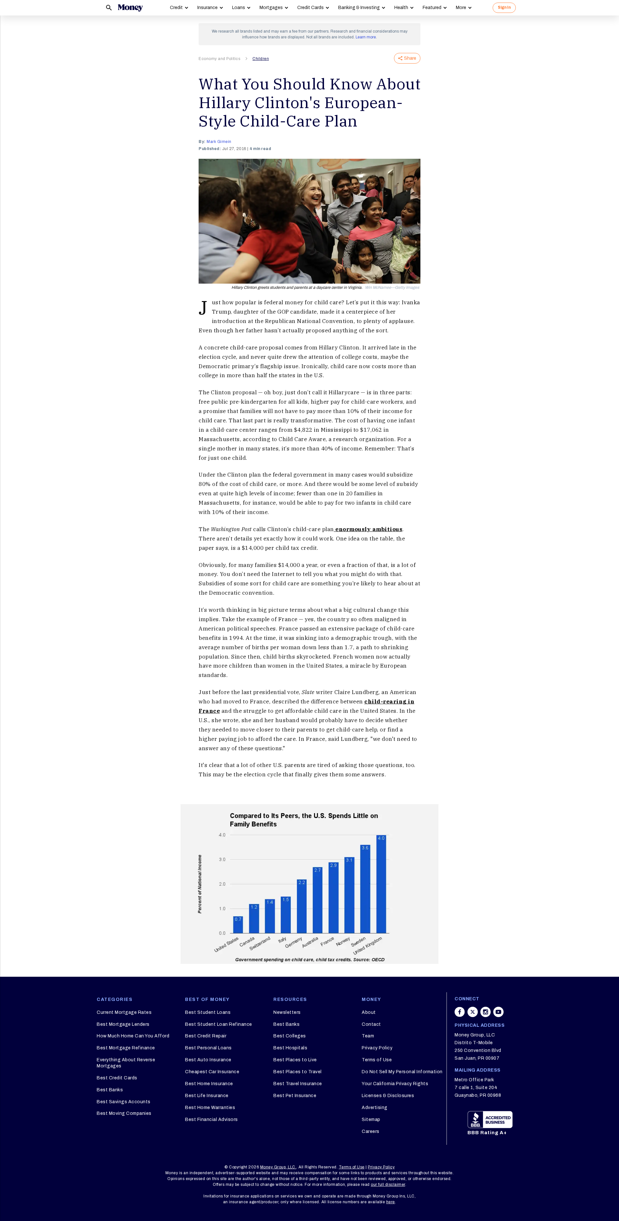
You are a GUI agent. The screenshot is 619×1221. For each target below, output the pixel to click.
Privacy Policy (377, 1047)
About (369, 1012)
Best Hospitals (290, 1047)
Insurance (207, 7)
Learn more (366, 37)
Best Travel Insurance (297, 1083)
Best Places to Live (295, 1059)
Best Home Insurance (209, 1083)
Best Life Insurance (207, 1095)
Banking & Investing (359, 7)
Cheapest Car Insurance (212, 1071)
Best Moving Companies (124, 1113)
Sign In (504, 7)
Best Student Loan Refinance (218, 1024)
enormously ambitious (368, 529)
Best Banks (110, 1089)
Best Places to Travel (297, 1071)
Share (410, 58)
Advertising (375, 1107)
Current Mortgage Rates (124, 1012)
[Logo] (130, 7)
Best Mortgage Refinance (126, 1047)
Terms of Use (377, 1059)
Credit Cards (310, 7)
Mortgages (271, 7)
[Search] (109, 7)
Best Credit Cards (117, 1077)
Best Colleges (289, 1036)
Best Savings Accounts (124, 1101)
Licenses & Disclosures (388, 1095)
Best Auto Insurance (208, 1059)
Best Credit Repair (205, 1036)
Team (368, 1036)
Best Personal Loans (208, 1047)
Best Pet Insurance (294, 1095)
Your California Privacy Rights (395, 1083)
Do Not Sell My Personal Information (402, 1071)
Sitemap (371, 1119)
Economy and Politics (219, 58)
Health (401, 7)
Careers (370, 1131)
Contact (371, 1024)
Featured (432, 7)
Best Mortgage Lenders (123, 1024)
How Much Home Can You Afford (133, 1036)
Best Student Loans (208, 1012)
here (390, 1202)
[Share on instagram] (485, 1012)
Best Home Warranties (210, 1107)
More (461, 7)
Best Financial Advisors (211, 1119)
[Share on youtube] (498, 1012)
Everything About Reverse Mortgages (126, 1062)
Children (260, 58)
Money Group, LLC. (278, 1167)
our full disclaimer (388, 1184)
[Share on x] (472, 1012)
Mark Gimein (219, 141)
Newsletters (287, 1012)
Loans (238, 7)
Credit (176, 7)
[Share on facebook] (460, 1012)
